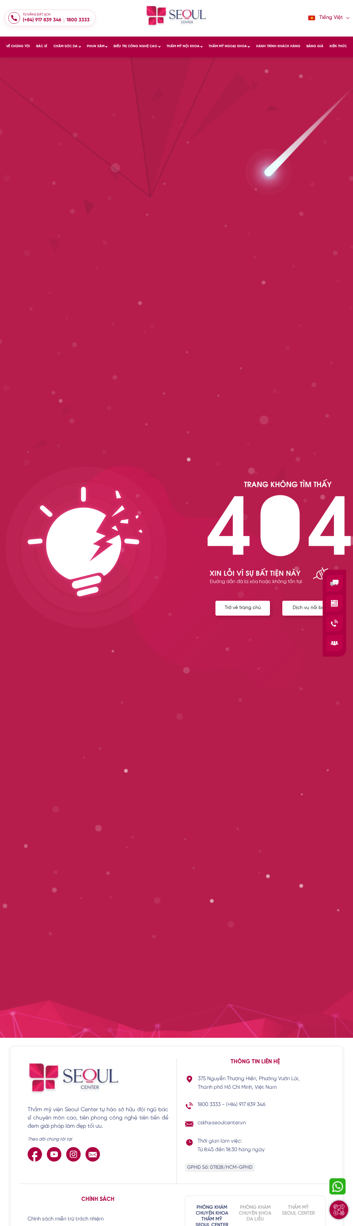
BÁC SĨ (41, 46)
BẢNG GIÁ (314, 46)
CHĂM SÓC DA (65, 46)
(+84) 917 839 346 (42, 20)
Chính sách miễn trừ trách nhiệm (66, 1219)
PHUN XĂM (95, 46)
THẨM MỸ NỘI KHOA (183, 46)
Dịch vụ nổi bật (309, 607)
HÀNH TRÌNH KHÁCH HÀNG (278, 46)
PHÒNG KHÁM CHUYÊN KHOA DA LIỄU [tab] (255, 1213)
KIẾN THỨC (338, 46)
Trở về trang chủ (243, 607)
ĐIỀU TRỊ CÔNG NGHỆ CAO (135, 46)
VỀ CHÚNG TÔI (18, 46)
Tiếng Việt (331, 17)
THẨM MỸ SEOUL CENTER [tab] (298, 1210)
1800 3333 (78, 20)
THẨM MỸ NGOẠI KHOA (228, 46)
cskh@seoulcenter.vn (222, 1123)
